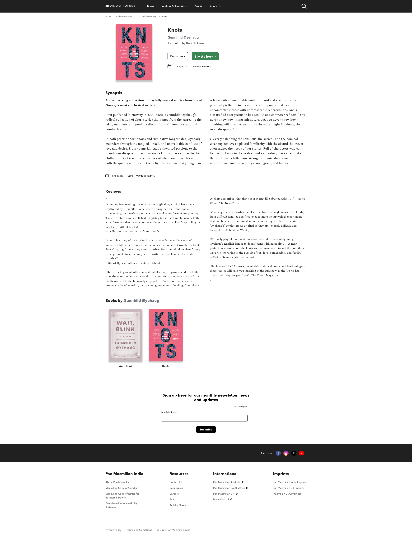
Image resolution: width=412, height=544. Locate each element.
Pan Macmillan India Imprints (290, 482)
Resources (178, 473)
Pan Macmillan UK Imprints (288, 487)
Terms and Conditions (139, 529)
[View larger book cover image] (134, 52)
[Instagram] (286, 453)
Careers (174, 493)
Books (150, 6)
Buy (171, 499)
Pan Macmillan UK (223, 493)
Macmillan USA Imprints (287, 493)
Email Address (169, 412)
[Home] (120, 6)
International (225, 473)
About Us (215, 6)
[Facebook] (278, 453)
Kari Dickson (195, 43)
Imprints (281, 473)
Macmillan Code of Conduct (121, 487)
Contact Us (175, 482)
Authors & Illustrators (174, 6)
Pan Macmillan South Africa (229, 487)
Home (108, 16)
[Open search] (304, 6)
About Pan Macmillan (117, 482)
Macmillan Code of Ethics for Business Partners (122, 495)
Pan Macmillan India (124, 473)
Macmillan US (221, 499)
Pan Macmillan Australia (227, 482)
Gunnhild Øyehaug (148, 16)
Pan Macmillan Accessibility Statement (121, 505)
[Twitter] (293, 453)
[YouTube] (301, 453)
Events (198, 6)
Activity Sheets (177, 505)
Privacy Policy (113, 529)
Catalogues (176, 487)
